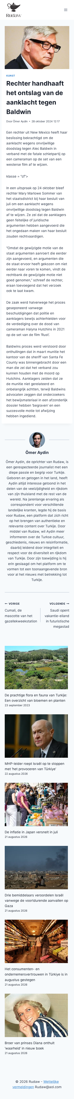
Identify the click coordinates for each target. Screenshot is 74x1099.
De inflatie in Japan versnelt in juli (31, 832)
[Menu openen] (65, 10)
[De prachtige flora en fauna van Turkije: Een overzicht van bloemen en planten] (37, 667)
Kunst (10, 75)
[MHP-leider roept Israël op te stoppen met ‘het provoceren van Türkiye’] (37, 736)
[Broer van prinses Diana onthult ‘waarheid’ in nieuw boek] (37, 1015)
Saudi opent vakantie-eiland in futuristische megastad (57, 615)
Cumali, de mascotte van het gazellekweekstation (21, 612)
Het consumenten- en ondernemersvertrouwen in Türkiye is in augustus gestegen (36, 974)
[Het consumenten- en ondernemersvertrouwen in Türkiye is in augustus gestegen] (37, 941)
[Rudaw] (13, 10)
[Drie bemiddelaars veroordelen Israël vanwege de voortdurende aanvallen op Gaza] (37, 867)
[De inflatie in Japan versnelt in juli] (37, 804)
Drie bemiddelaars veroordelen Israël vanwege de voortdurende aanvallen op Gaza (36, 900)
